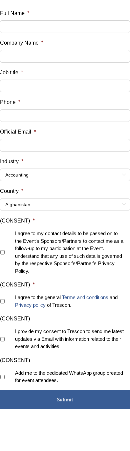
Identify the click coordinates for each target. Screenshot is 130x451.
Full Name (14, 13)
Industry (11, 161)
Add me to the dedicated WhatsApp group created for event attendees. (69, 376)
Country (11, 191)
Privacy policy (30, 305)
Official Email (18, 132)
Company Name (21, 43)
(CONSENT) (17, 221)
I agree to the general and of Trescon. (66, 301)
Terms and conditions (85, 297)
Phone (10, 102)
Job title (11, 72)
